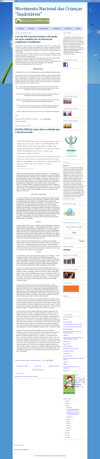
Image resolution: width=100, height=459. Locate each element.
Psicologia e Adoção (68, 355)
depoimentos (78, 377)
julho (67, 419)
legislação (80, 381)
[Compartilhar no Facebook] (48, 119)
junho (67, 421)
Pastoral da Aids (67, 353)
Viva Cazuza (66, 370)
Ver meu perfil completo (69, 198)
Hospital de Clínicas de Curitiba (70, 348)
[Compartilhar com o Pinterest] (50, 119)
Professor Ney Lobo (68, 317)
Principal (21, 28)
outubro (68, 407)
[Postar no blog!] (45, 119)
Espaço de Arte (66, 343)
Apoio (78, 28)
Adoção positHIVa (67, 322)
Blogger (64, 455)
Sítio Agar (65, 362)
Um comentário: (35, 119)
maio (67, 423)
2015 (66, 405)
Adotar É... (65, 319)
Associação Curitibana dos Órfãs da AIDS (72, 324)
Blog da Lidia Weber (68, 329)
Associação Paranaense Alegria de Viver (72, 326)
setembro (68, 416)
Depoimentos (43, 28)
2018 (66, 401)
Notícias (31, 28)
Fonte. (16, 115)
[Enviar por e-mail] (44, 119)
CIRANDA (65, 335)
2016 (66, 403)
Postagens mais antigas (53, 366)
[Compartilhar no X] (47, 119)
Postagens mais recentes (22, 366)
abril (67, 425)
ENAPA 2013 (66, 341)
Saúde (80, 386)
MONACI (67, 165)
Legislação (56, 28)
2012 (66, 435)
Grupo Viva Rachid (67, 346)
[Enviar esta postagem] (41, 119)
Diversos (76, 379)
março (68, 428)
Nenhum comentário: (36, 360)
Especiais (68, 28)
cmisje (53, 455)
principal (23, 121)
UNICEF (65, 364)
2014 (66, 430)
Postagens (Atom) (40, 369)
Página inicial (38, 366)
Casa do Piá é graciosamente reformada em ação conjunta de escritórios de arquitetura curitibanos (36, 39)
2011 (66, 437)
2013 (66, 432)
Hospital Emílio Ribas (68, 351)
